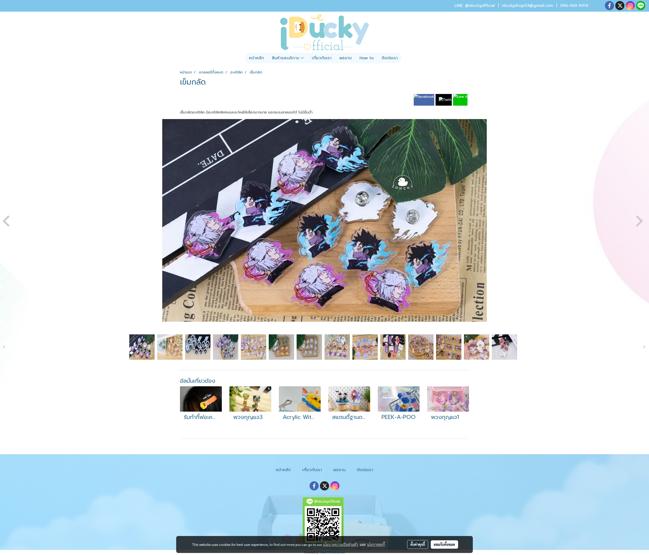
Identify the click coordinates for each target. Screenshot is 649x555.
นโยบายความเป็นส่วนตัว (340, 544)
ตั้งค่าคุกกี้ (417, 544)
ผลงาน (345, 58)
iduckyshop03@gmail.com (527, 6)
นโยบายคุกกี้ (376, 544)
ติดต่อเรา (390, 58)
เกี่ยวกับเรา (322, 58)
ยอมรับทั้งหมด (444, 544)
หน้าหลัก (256, 58)
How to (366, 58)
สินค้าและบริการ (286, 58)
